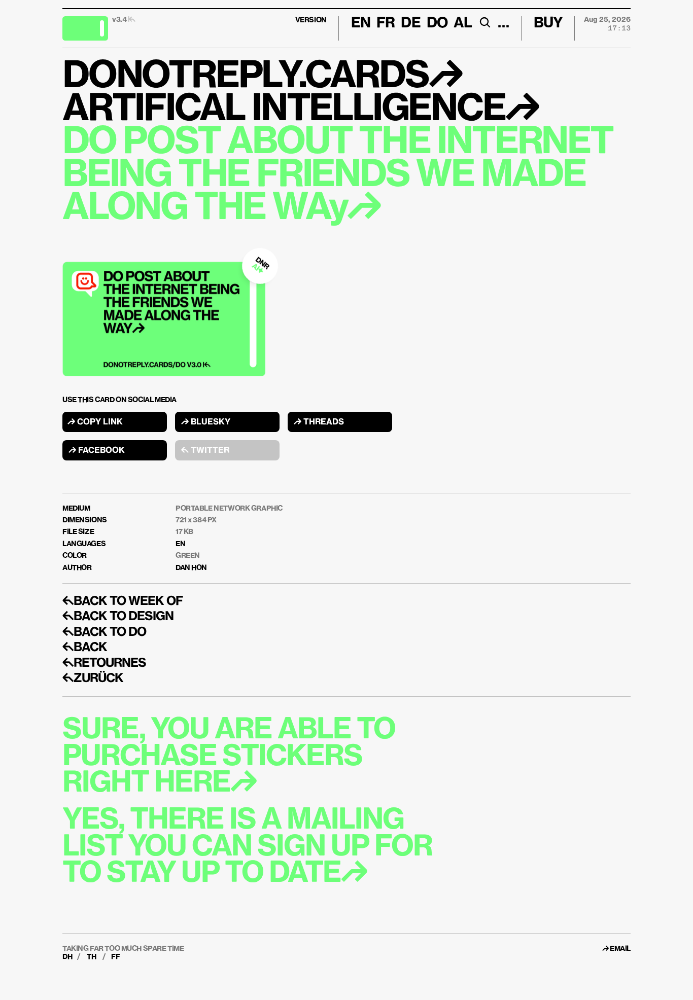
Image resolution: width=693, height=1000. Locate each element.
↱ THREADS (319, 422)
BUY (548, 23)
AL (463, 23)
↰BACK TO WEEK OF (122, 601)
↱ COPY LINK (95, 422)
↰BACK (84, 647)
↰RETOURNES (104, 663)
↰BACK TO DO (104, 632)
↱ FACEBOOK (96, 451)
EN (180, 544)
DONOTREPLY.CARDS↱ (262, 77)
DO (437, 23)
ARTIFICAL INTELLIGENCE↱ (300, 110)
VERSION (311, 20)
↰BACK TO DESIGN (118, 617)
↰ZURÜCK (92, 678)
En (360, 23)
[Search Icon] (485, 22)
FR (385, 23)
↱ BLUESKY (205, 422)
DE (410, 23)
